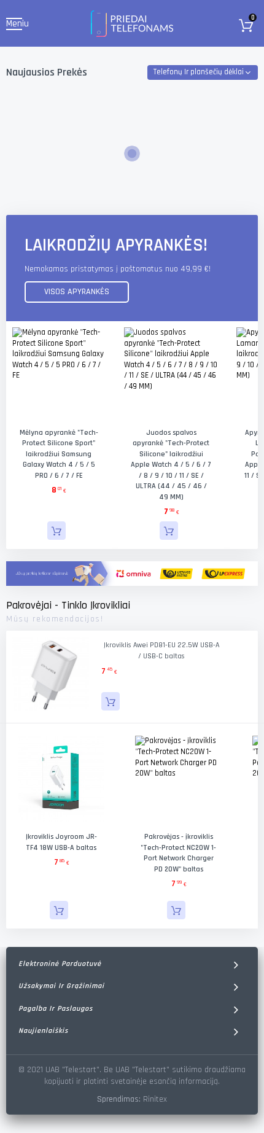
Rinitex (155, 1099)
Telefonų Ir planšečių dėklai (198, 72)
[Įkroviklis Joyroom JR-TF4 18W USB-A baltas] (61, 779)
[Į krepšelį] (56, 530)
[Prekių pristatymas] (132, 573)
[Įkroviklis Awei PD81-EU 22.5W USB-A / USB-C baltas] (50, 675)
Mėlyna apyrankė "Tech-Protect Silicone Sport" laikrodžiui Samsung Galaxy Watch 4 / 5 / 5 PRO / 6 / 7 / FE (59, 454)
